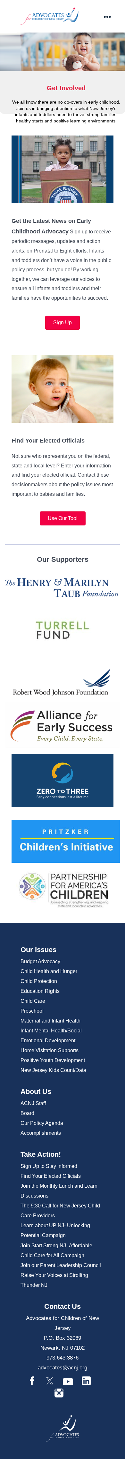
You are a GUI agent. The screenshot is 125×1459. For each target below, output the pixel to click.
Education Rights (40, 991)
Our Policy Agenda (42, 1123)
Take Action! (41, 1154)
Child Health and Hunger (49, 971)
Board (27, 1113)
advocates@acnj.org (62, 1368)
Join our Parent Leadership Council (61, 1265)
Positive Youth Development (53, 1060)
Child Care (33, 1001)
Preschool (32, 1011)
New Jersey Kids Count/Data (53, 1070)
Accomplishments (41, 1133)
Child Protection (39, 981)
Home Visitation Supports (50, 1050)
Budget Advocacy (40, 961)
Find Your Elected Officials (51, 1176)
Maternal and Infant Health (50, 1020)
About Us (36, 1092)
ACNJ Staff (33, 1103)
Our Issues (38, 950)
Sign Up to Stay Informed (49, 1166)
